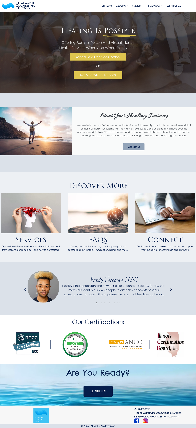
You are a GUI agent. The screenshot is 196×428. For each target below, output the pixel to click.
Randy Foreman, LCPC (113, 280)
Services (136, 6)
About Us (121, 6)
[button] (25, 289)
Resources (154, 6)
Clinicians (107, 6)
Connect (165, 240)
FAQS (98, 240)
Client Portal (173, 6)
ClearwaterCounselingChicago (25, 6)
